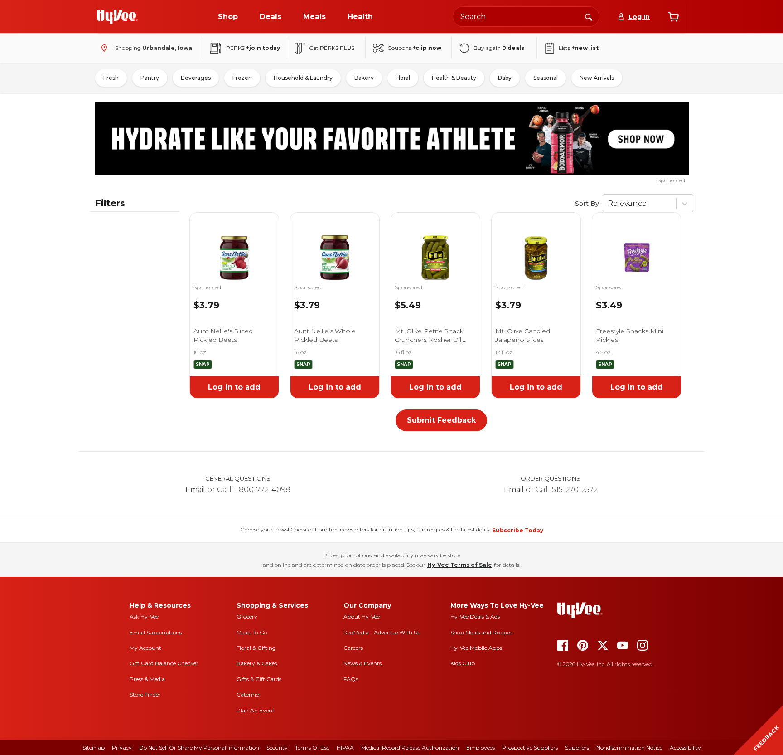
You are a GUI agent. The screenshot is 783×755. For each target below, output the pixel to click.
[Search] (588, 16)
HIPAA (345, 747)
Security (277, 747)
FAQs (350, 679)
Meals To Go (252, 632)
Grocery (247, 616)
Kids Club (462, 663)
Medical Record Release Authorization (410, 747)
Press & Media (147, 679)
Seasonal (545, 77)
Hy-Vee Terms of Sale (459, 564)
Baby (505, 77)
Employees (480, 747)
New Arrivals (597, 77)
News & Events (362, 663)
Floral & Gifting (256, 647)
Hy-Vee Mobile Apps (476, 647)
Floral (403, 77)
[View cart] (673, 17)
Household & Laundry (303, 77)
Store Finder (145, 694)
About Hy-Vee (361, 616)
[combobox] (526, 16)
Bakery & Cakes (257, 663)
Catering (248, 694)
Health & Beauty (454, 77)
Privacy (122, 747)
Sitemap (93, 747)
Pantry (149, 77)
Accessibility (685, 747)
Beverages (196, 77)
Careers (353, 647)
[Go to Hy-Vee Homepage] (117, 17)
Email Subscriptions (156, 632)
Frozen (242, 77)
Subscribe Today (517, 530)
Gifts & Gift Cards (259, 679)
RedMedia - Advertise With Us (381, 632)
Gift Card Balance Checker (164, 663)
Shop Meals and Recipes (481, 632)
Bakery (364, 77)
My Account (145, 647)
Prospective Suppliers (530, 747)
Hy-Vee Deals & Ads (475, 616)
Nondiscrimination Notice (629, 747)
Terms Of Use (312, 747)
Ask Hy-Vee (144, 616)
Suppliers (577, 747)
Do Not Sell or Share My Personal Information (199, 747)
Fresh (111, 77)
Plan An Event (256, 710)
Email (195, 489)
